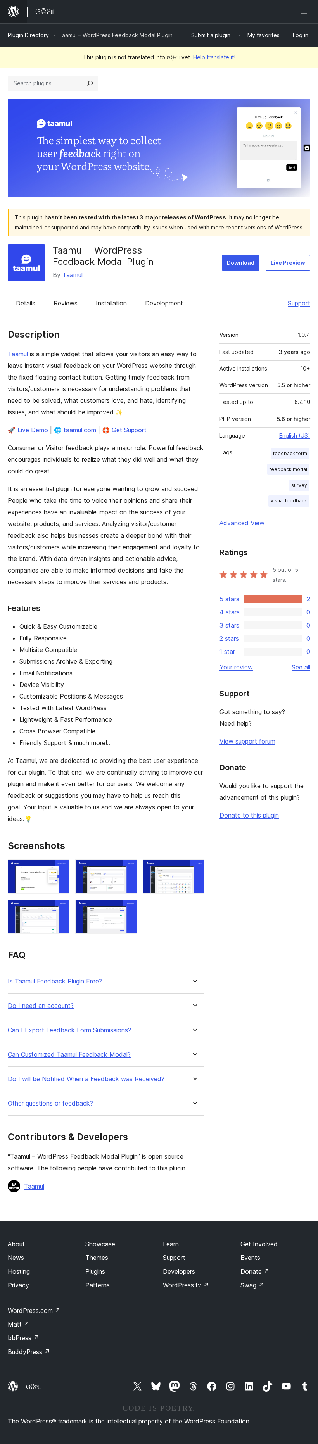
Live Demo (32, 430)
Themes (96, 1257)
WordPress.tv (186, 1285)
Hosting (19, 1271)
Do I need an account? (41, 1005)
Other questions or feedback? (50, 1103)
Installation (111, 303)
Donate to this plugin (249, 815)
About (16, 1244)
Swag (252, 1285)
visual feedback (289, 501)
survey (299, 485)
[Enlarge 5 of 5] (126, 910)
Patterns (97, 1285)
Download (240, 262)
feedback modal (288, 469)
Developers (179, 1271)
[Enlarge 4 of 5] (58, 910)
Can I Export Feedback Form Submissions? (69, 1030)
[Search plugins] (90, 83)
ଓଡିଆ (33, 1387)
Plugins (95, 1271)
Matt (18, 1324)
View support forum (247, 741)
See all (301, 667)
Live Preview (288, 262)
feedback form (290, 453)
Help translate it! (214, 57)
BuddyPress (29, 1352)
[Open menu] (305, 11)
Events (250, 1257)
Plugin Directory (28, 35)
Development (164, 303)
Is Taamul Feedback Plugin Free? (55, 981)
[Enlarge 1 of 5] (58, 870)
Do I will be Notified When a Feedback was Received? (86, 1079)
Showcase (100, 1244)
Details (25, 303)
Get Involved (259, 1244)
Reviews (66, 303)
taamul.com (80, 430)
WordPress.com (34, 1311)
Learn (171, 1244)
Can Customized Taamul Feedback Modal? (69, 1054)
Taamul (72, 275)
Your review (236, 667)
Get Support (129, 430)
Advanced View (241, 523)
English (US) (294, 435)
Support (299, 303)
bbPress (23, 1338)
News (16, 1257)
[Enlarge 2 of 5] (126, 870)
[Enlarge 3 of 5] (194, 870)
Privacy (18, 1285)
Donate (255, 1271)
